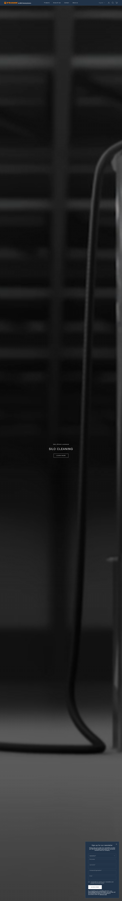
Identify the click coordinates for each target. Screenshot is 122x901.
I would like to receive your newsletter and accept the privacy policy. (102, 882)
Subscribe (95, 887)
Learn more (61, 455)
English (101, 2)
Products (47, 2)
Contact (66, 2)
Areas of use (57, 2)
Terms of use (103, 894)
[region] (61, 450)
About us (75, 2)
